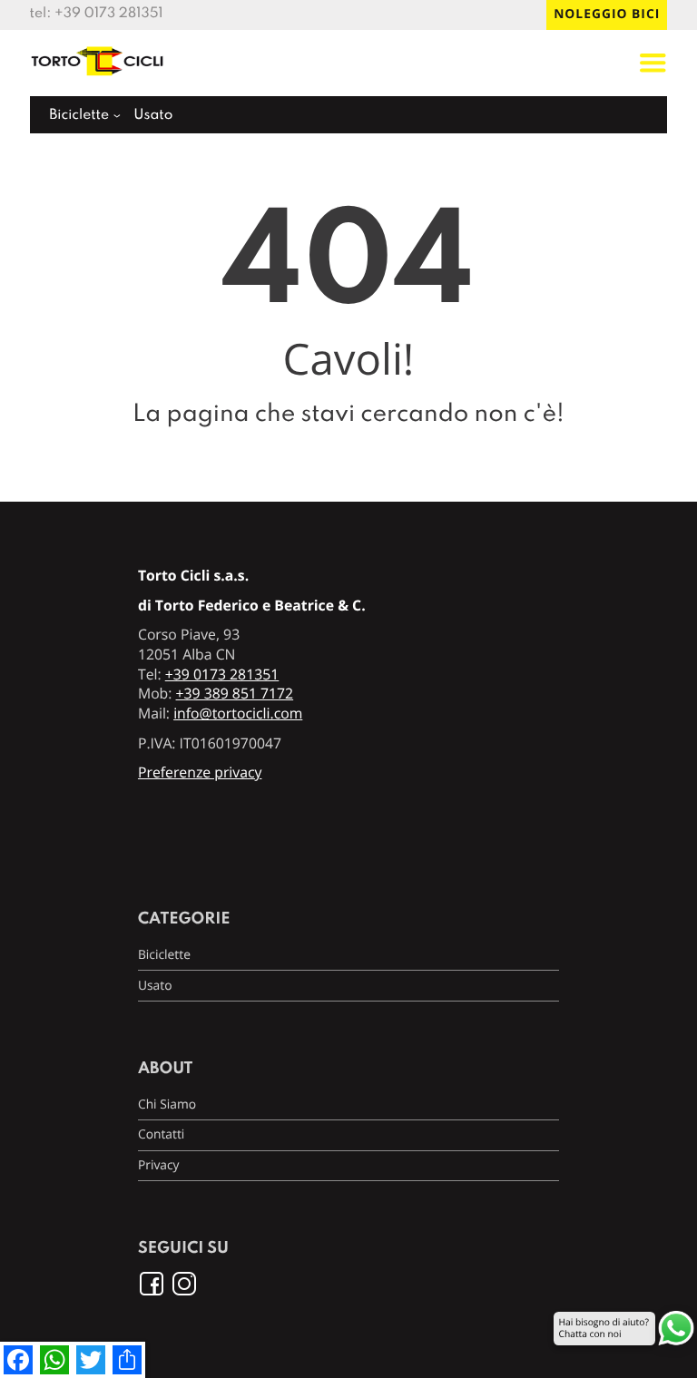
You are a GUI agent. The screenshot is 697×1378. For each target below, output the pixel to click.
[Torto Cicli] (98, 78)
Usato (152, 115)
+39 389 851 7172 (235, 693)
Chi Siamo (167, 1104)
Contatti (161, 1134)
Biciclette (79, 115)
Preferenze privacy (200, 772)
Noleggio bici (607, 14)
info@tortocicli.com (237, 713)
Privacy (159, 1165)
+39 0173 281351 (108, 13)
